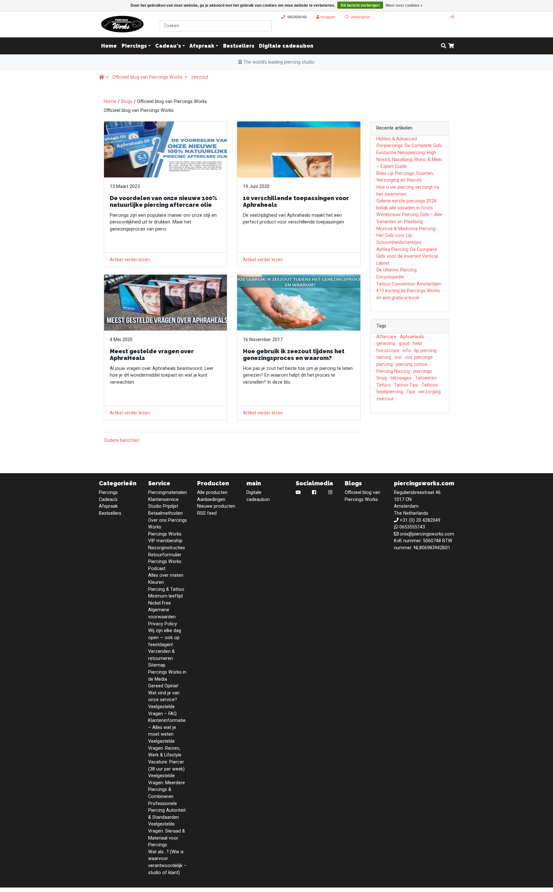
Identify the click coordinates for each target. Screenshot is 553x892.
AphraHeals (412, 337)
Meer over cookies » (404, 5)
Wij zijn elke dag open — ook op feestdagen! (164, 637)
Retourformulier (164, 555)
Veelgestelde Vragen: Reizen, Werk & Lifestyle (164, 748)
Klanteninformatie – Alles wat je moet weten (167, 727)
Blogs (126, 101)
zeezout (199, 77)
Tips (410, 392)
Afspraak (201, 46)
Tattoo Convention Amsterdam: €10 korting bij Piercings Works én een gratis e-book (409, 291)
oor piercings (419, 357)
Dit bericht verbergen (360, 5)
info (407, 350)
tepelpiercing (389, 392)
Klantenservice (163, 499)
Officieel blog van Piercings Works (147, 77)
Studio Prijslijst (163, 506)
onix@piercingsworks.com (427, 534)
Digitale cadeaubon (286, 46)
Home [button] (109, 46)
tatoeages (401, 378)
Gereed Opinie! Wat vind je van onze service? (164, 692)
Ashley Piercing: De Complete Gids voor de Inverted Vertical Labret (407, 256)
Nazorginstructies (166, 548)
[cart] (451, 46)
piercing (384, 364)
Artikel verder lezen (130, 259)
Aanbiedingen (211, 499)
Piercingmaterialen (167, 492)
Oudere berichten (122, 440)
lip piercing (425, 350)
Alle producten (212, 492)
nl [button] (452, 17)
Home (110, 101)
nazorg (383, 357)
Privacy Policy (162, 624)
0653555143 (297, 17)
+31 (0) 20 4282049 (420, 520)
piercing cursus (412, 364)
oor (398, 357)
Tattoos (429, 385)
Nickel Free (159, 603)
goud (404, 343)
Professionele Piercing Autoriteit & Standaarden (167, 810)
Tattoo (383, 385)
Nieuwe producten (216, 506)
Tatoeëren (426, 378)
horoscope (387, 350)
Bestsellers (238, 46)
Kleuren (156, 582)
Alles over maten (165, 575)
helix (417, 343)
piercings (422, 371)
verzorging (430, 392)
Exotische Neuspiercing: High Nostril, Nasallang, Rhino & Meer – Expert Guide (409, 159)
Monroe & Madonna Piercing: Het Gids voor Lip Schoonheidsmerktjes (406, 235)
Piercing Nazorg (393, 371)
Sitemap (156, 665)
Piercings (134, 46)
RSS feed (207, 513)
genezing (385, 343)
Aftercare (386, 337)
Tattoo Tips (406, 385)
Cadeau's (168, 46)
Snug (381, 378)
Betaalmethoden (165, 513)
